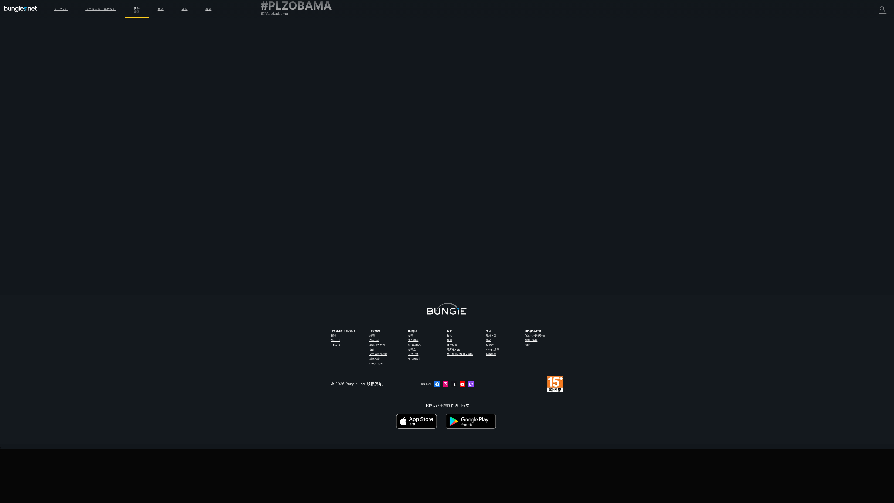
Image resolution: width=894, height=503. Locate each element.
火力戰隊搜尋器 (378, 354)
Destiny (20, 9)
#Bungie (393, 87)
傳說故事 (271, 46)
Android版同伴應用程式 (284, 98)
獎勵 (208, 9)
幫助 (161, 9)
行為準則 (270, 151)
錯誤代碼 (271, 62)
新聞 (333, 335)
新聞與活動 (531, 340)
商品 (488, 340)
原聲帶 (490, 345)
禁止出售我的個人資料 (460, 354)
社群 (137, 7)
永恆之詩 (271, 72)
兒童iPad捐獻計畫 (535, 335)
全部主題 (271, 26)
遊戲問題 (271, 77)
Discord (335, 340)
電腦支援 (271, 103)
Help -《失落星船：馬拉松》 (288, 139)
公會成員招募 (275, 123)
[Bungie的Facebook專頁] (437, 384)
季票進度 (374, 358)
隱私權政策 (453, 349)
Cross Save (376, 363)
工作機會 (413, 340)
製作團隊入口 (415, 358)
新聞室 (412, 349)
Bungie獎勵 (492, 349)
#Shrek (405, 87)
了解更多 (336, 345)
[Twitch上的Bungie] (471, 384)
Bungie (412, 331)
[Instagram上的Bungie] (445, 384)
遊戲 (267, 52)
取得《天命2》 (377, 345)
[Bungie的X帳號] (454, 384)
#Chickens (417, 87)
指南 (449, 335)
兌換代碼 (413, 354)
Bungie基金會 (533, 331)
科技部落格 (414, 345)
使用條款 (452, 345)
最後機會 (491, 354)
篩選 (380, 62)
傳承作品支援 (275, 113)
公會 (372, 349)
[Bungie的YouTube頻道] (462, 384)
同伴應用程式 (275, 118)
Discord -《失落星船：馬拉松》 (291, 144)
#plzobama (433, 87)
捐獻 (527, 345)
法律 (449, 340)
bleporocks (366, 91)
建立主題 (365, 62)
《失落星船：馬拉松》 (100, 9)
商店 (185, 9)
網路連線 (271, 67)
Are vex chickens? (372, 87)
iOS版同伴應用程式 (280, 93)
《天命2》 (61, 9)
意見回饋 (271, 36)
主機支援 (271, 108)
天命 (267, 128)
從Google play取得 (472, 421)
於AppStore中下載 (420, 421)
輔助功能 (271, 82)
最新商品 (491, 335)
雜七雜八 (271, 134)
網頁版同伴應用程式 (281, 87)
